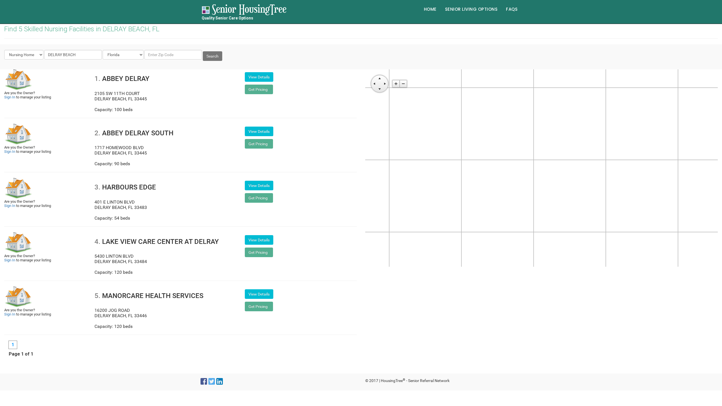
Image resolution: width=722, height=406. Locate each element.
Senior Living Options (471, 9)
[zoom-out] (403, 83)
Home (430, 9)
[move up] (379, 78)
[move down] (379, 89)
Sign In (9, 97)
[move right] (385, 83)
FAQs (512, 9)
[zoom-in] (396, 83)
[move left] (374, 83)
